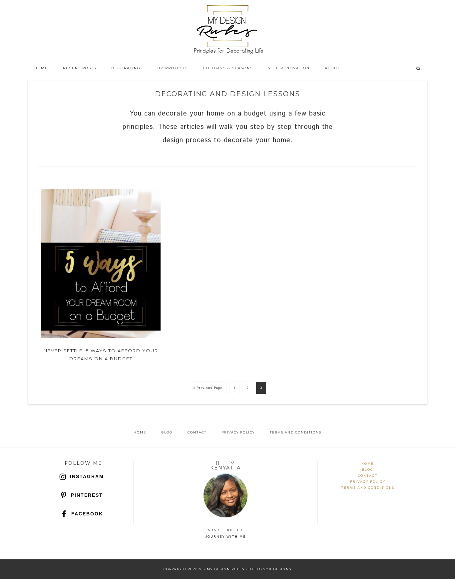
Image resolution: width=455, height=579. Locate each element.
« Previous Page (207, 388)
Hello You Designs (269, 569)
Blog (367, 469)
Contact (368, 475)
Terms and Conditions (367, 487)
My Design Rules (227, 30)
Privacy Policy (367, 481)
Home (367, 463)
